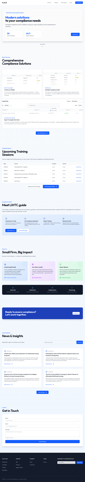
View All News (41, 392)
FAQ (17, 462)
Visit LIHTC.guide (23, 230)
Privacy (45, 462)
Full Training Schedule (49, 186)
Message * (7, 429)
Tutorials (18, 464)
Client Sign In (79, 2)
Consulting (4, 464)
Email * (6, 424)
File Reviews (4, 462)
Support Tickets (19, 467)
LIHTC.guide (4, 470)
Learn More (78, 167)
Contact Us (75, 34)
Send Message (42, 441)
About (31, 462)
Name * (7, 418)
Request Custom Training (34, 186)
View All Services (41, 133)
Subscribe (79, 342)
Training (4, 467)
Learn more (10, 230)
